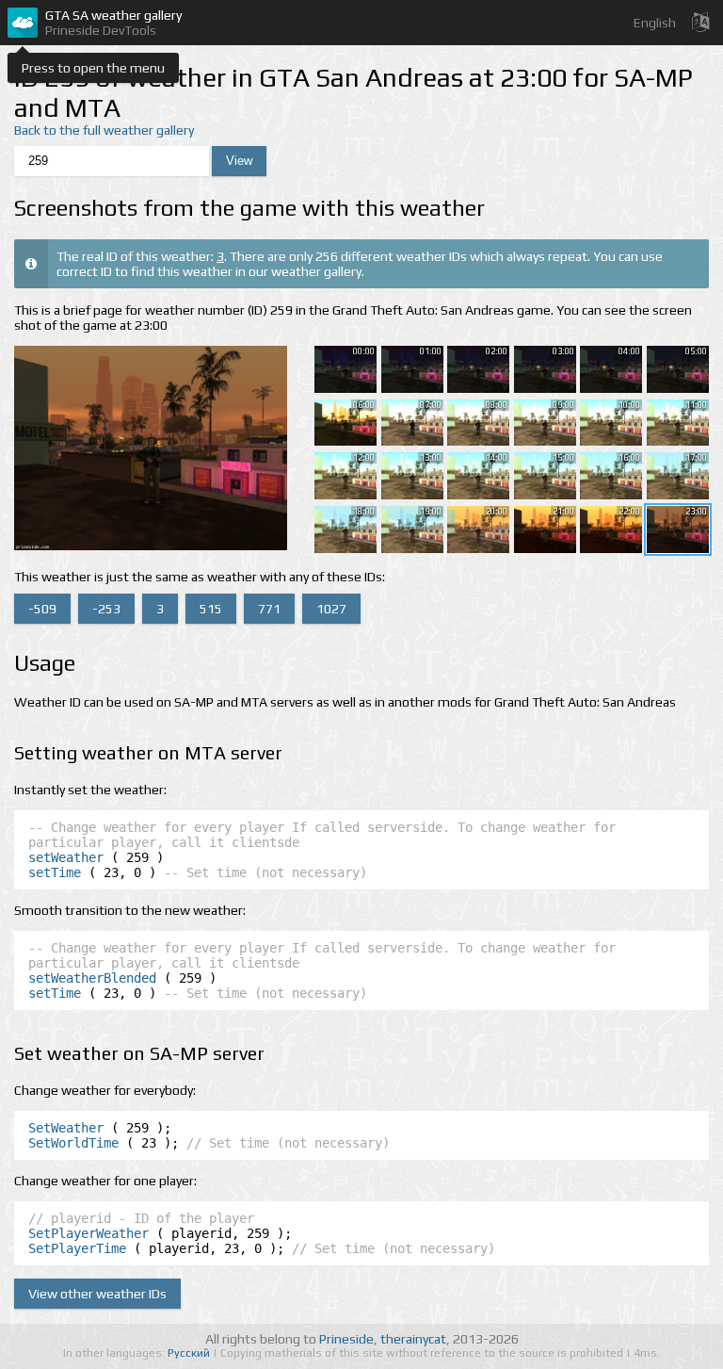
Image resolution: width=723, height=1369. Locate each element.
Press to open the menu (93, 67)
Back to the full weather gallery (104, 130)
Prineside (346, 1338)
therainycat (413, 1338)
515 (211, 608)
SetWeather (66, 1127)
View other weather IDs (97, 1293)
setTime (54, 872)
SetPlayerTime (77, 1248)
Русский (190, 1353)
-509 (42, 608)
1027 (331, 608)
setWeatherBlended (92, 978)
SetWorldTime (73, 1142)
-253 (106, 608)
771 (269, 608)
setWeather (66, 857)
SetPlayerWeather (88, 1233)
